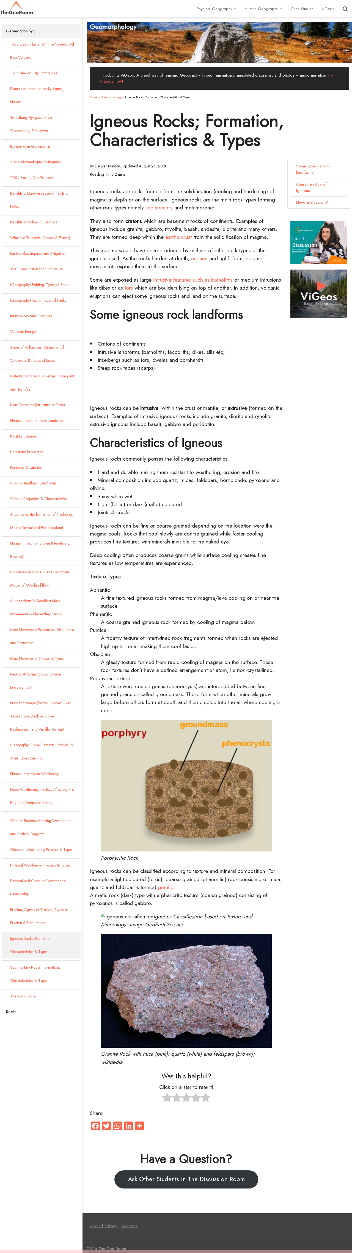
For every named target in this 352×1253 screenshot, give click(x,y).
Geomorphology (20, 31)
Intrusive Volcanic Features (31, 316)
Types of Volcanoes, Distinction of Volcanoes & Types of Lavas (37, 353)
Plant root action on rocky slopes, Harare (36, 95)
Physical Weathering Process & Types (40, 865)
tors (129, 287)
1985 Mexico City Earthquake (33, 73)
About (96, 1226)
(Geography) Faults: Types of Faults (38, 300)
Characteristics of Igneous (311, 187)
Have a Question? (312, 202)
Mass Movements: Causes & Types (37, 658)
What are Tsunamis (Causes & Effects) (40, 237)
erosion (199, 258)
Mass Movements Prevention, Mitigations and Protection (42, 636)
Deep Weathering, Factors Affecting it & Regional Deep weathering (42, 796)
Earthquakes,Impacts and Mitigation (38, 253)
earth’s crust (178, 237)
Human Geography (261, 9)
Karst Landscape (23, 436)
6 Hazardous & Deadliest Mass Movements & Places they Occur (36, 607)
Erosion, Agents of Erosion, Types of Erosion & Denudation (39, 916)
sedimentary (159, 207)
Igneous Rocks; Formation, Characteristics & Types (31, 945)
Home (94, 97)
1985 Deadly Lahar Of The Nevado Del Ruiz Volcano (42, 50)
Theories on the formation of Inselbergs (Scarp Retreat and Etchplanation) (41, 521)
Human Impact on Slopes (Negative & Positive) (40, 549)
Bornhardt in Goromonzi (30, 146)
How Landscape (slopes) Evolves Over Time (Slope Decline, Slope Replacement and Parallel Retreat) (40, 716)
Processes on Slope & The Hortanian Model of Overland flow (39, 578)
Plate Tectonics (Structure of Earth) (37, 405)
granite (165, 887)
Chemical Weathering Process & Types (41, 849)
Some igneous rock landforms (313, 169)
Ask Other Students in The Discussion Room (186, 1179)
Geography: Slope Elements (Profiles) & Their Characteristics (41, 751)
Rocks (11, 1012)
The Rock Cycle (22, 996)
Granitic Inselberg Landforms (33, 483)
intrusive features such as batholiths (193, 280)
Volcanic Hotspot (23, 331)
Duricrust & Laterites (26, 467)
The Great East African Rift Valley (36, 269)
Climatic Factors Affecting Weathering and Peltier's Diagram (40, 827)
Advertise (129, 1226)
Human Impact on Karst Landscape (37, 420)
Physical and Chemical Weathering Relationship (38, 887)
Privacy (112, 1226)
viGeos (328, 9)
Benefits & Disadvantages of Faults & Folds (39, 199)
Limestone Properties (26, 452)
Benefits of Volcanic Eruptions (33, 222)
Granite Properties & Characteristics (38, 498)
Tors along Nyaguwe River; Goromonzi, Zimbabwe (32, 124)
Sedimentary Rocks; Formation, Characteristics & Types (35, 974)
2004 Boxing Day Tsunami (31, 177)
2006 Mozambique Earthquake (35, 162)
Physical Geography (214, 9)
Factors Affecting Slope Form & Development (35, 680)
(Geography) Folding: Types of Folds (39, 284)
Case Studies (302, 9)
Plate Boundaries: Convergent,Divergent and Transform (42, 382)
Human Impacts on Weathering (34, 774)
